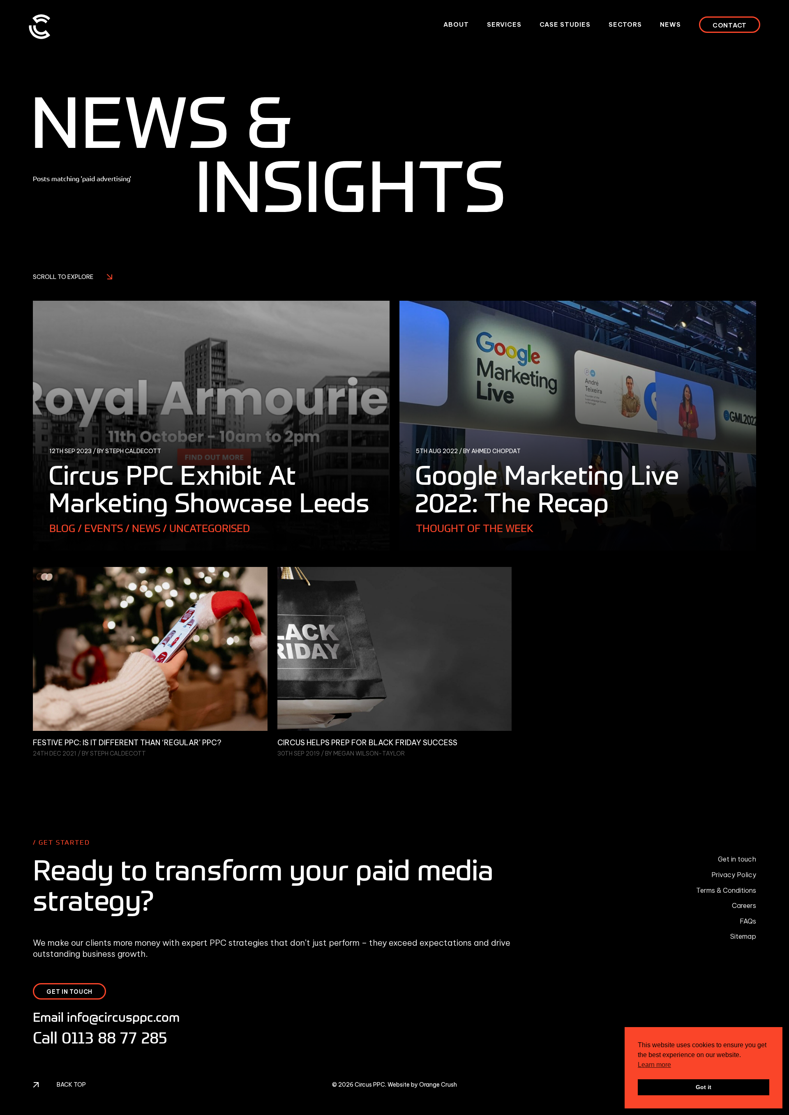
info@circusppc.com (123, 1017)
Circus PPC (370, 1084)
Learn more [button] (654, 1064)
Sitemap (743, 936)
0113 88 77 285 (114, 1037)
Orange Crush (438, 1084)
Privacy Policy (733, 875)
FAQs (748, 921)
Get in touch (737, 859)
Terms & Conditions (726, 890)
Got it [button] (703, 1087)
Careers (744, 905)
